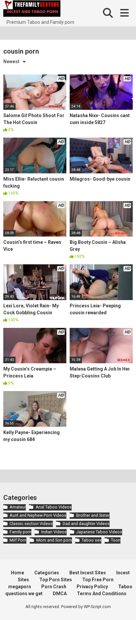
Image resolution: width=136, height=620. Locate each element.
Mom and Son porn (54, 540)
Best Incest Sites (87, 572)
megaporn (19, 586)
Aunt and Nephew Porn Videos (38, 515)
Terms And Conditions (101, 593)
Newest (11, 61)
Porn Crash (53, 586)
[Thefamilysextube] (31, 9)
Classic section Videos (31, 523)
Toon (115, 540)
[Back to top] (124, 606)
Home (17, 572)
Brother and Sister (92, 515)
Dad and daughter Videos (86, 523)
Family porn (20, 531)
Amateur (18, 507)
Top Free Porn (98, 579)
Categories (46, 572)
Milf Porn (18, 540)
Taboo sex (91, 540)
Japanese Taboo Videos (99, 531)
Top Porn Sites (55, 579)
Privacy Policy (92, 586)
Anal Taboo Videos (53, 507)
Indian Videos (53, 531)
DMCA (60, 593)
